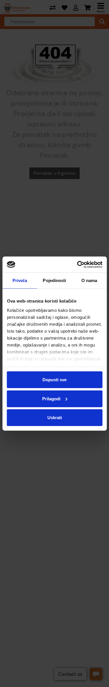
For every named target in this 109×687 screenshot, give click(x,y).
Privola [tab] (19, 280)
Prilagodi (51, 398)
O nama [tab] (89, 280)
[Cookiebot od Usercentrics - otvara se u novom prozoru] (77, 264)
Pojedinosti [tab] (54, 280)
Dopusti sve (54, 379)
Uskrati (54, 417)
